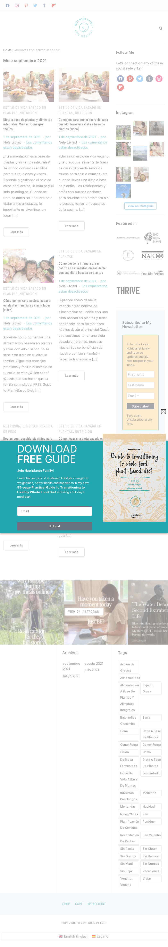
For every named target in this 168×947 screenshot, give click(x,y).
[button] (163, 412)
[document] (84, 473)
